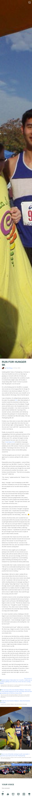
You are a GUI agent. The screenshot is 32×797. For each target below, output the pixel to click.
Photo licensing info (28, 678)
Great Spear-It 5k (10, 442)
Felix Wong (9, 368)
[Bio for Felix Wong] (3, 368)
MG (16, 400)
